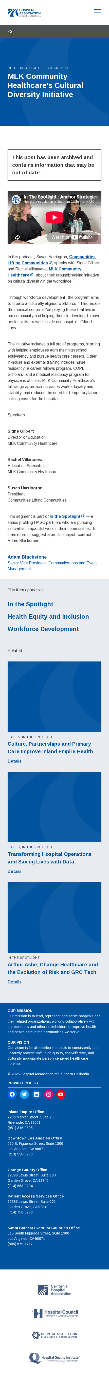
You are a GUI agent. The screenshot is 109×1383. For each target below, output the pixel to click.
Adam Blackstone (27, 557)
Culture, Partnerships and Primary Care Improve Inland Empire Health (50, 747)
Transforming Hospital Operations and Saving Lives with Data (50, 857)
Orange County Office (27, 1170)
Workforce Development (43, 628)
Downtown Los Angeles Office (35, 1138)
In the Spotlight (65, 516)
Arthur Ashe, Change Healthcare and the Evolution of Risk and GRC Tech (53, 968)
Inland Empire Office (26, 1112)
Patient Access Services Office (36, 1196)
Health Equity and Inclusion (48, 616)
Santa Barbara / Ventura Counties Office (44, 1228)
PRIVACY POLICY (23, 1083)
